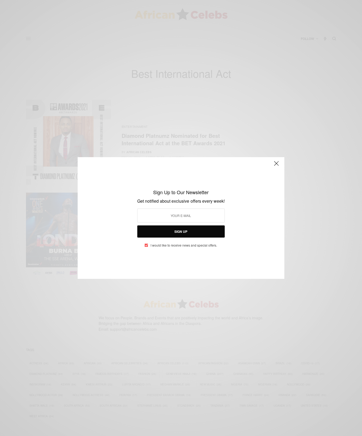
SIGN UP (180, 231)
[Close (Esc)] (276, 165)
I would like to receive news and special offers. (184, 245)
